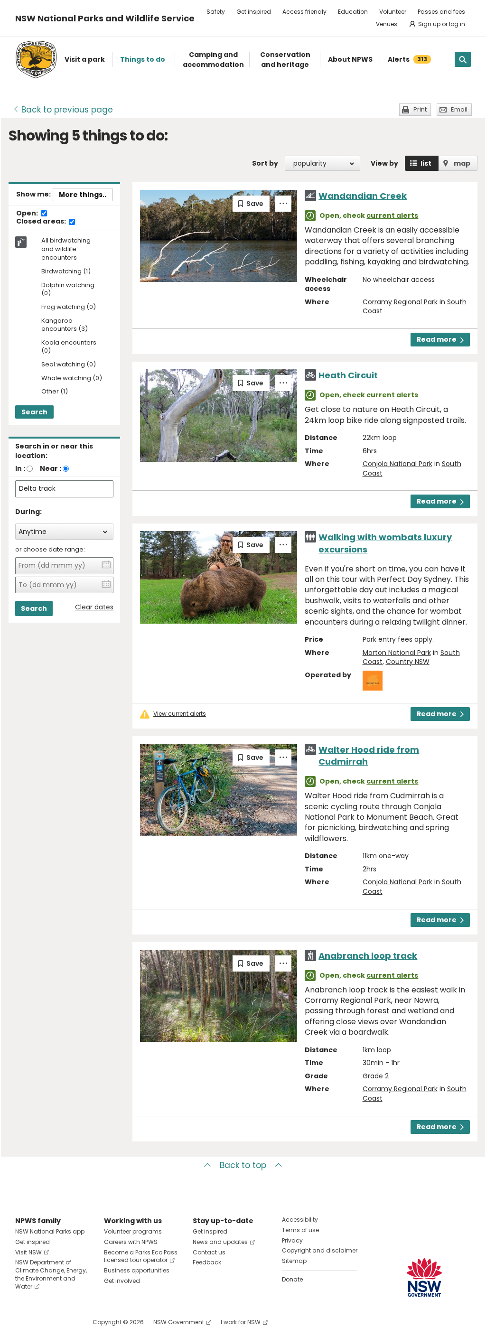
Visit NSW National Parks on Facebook (24, 1322)
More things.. (82, 194)
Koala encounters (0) (68, 347)
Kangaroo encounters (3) (64, 325)
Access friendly (304, 12)
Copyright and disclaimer (319, 1250)
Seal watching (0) (68, 365)
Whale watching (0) (71, 378)
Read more (437, 339)
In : (20, 468)
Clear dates (94, 607)
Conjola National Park (397, 463)
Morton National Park (397, 652)
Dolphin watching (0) (67, 289)
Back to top (243, 1165)
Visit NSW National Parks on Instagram (44, 1322)
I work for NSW (241, 1322)
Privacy (292, 1240)
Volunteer (392, 12)
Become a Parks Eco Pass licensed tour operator (141, 1256)
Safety (215, 12)
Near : (50, 468)
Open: (27, 213)
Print (420, 109)
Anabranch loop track (367, 956)
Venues (386, 24)
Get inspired (253, 12)
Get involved (122, 1281)
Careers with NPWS (131, 1242)
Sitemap (294, 1261)
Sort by (265, 163)
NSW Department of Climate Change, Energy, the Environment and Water (51, 1274)
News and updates (220, 1242)
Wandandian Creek (362, 196)
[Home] (36, 59)
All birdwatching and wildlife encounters (66, 249)
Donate (292, 1279)
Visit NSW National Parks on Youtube (65, 1322)
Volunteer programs (133, 1231)
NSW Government (178, 1322)
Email (459, 109)
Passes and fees (441, 12)
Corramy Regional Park (400, 302)
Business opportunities (136, 1270)
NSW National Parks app (49, 1231)
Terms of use (300, 1230)
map (462, 163)
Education (353, 12)
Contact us (209, 1252)
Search (34, 412)
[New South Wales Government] (424, 1277)
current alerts (392, 215)
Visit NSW (28, 1252)
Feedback (207, 1262)
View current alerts (179, 714)
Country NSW (408, 661)
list (426, 163)
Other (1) (54, 392)
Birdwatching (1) (66, 272)
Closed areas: (41, 221)
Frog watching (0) (68, 307)
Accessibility (300, 1219)
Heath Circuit (348, 375)
